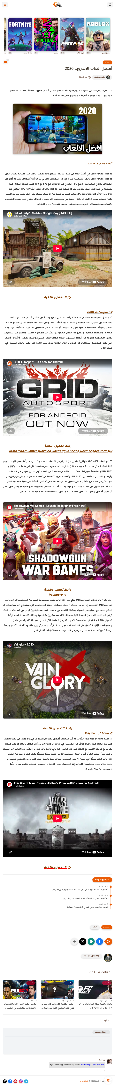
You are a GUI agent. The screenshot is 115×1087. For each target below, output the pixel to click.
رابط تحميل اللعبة (57, 297)
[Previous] (110, 37)
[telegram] (26, 1081)
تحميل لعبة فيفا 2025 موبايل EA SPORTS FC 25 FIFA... (95, 1006)
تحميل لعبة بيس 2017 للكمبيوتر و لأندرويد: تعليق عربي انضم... (19, 1006)
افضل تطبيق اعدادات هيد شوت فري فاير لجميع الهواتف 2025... (57, 1006)
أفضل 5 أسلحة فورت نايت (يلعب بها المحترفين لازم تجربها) (80, 890)
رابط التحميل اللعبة (57, 729)
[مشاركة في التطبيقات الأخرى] (74, 941)
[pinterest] (15, 1081)
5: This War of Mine (98, 734)
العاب (107, 62)
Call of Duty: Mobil (98, 164)
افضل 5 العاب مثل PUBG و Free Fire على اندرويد (85, 899)
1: (111, 164)
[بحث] (110, 4)
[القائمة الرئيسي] (5, 4)
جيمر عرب (84, 1081)
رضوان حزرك (99, 77)
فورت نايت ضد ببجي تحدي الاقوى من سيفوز (87, 907)
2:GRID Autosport (99, 312)
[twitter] (5, 1081)
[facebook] (10, 1081)
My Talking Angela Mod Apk (92, 1065)
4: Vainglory (57, 595)
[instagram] (21, 1081)
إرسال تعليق (101, 1032)
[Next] (5, 37)
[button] (99, 941)
